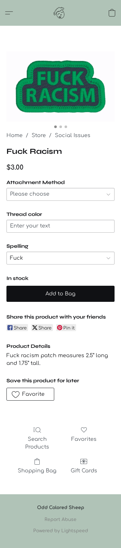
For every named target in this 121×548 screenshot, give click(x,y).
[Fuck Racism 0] (60, 86)
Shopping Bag (37, 471)
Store (39, 135)
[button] (60, 13)
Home (14, 135)
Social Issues (72, 135)
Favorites (83, 439)
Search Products (37, 443)
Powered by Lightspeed (60, 530)
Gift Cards (84, 471)
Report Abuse (60, 519)
